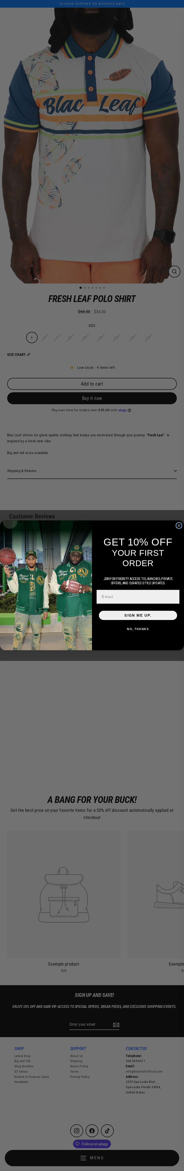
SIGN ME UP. (137, 615)
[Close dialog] (179, 525)
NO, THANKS (138, 629)
